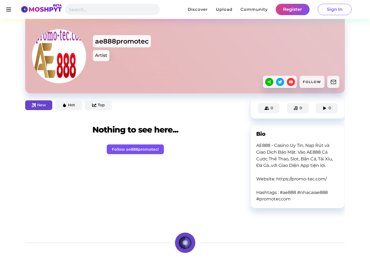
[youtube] (291, 82)
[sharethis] (269, 82)
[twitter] (280, 82)
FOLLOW (312, 82)
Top (101, 105)
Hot (71, 105)
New (41, 105)
